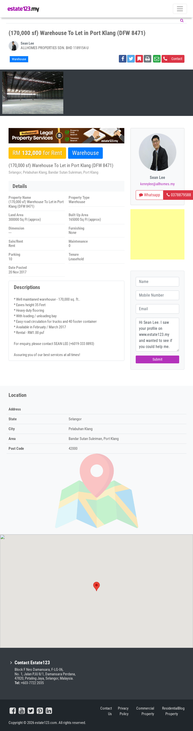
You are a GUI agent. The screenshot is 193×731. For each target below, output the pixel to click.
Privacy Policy (123, 711)
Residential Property (170, 711)
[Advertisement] (157, 234)
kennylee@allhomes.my (157, 184)
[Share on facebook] (122, 58)
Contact (176, 59)
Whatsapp (151, 195)
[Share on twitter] (131, 58)
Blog (181, 708)
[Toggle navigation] (180, 9)
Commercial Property (145, 711)
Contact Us (106, 711)
